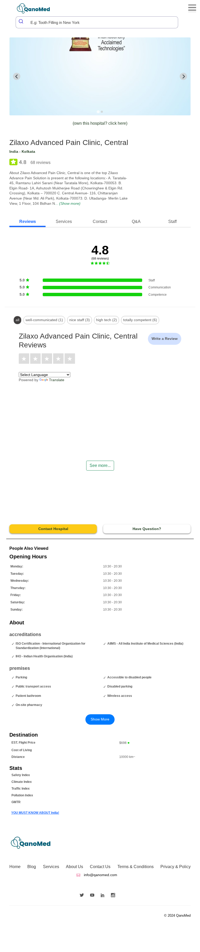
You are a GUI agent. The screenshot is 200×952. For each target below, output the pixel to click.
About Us (74, 866)
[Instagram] (114, 895)
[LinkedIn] (104, 895)
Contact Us (100, 866)
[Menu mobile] (192, 8)
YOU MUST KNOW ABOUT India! (35, 813)
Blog (31, 866)
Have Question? (147, 529)
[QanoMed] (37, 8)
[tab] (98, 111)
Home (15, 866)
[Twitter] (83, 895)
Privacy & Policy (175, 866)
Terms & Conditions (135, 866)
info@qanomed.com (100, 875)
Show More (100, 719)
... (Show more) (67, 203)
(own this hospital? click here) (100, 123)
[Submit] (21, 21)
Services (51, 866)
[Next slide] (183, 76)
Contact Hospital (53, 529)
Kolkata (28, 151)
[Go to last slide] (16, 76)
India (13, 151)
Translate (56, 380)
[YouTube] (93, 895)
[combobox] (97, 22)
